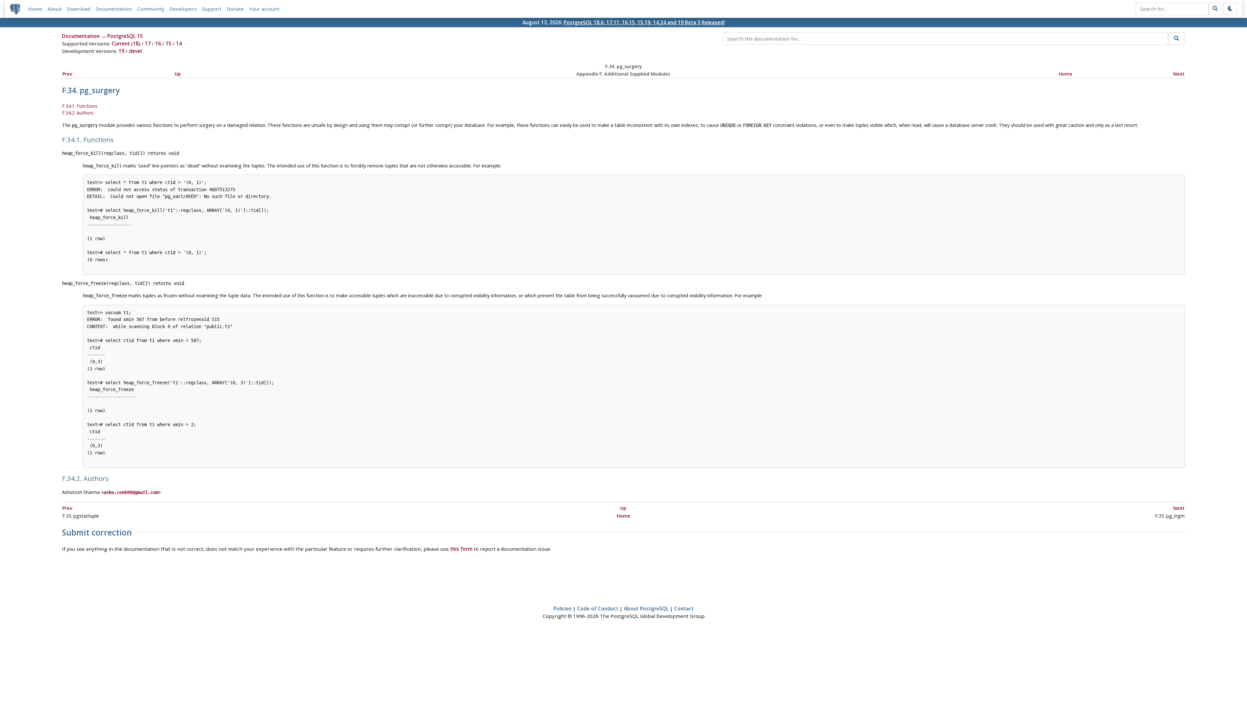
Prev (67, 74)
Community (150, 9)
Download (78, 9)
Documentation (113, 9)
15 (168, 43)
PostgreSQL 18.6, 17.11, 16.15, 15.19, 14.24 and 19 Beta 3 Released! (644, 22)
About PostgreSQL (646, 608)
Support (211, 9)
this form (461, 549)
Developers (183, 9)
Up (178, 74)
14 (179, 43)
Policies (562, 608)
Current (121, 43)
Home (35, 9)
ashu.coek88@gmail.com (131, 492)
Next (1179, 74)
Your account (264, 9)
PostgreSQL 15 (125, 36)
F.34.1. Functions (79, 106)
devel (135, 51)
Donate (235, 9)
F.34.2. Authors (78, 113)
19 (121, 51)
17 (148, 43)
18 (136, 43)
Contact (684, 608)
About (54, 9)
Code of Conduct (597, 608)
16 (158, 43)
